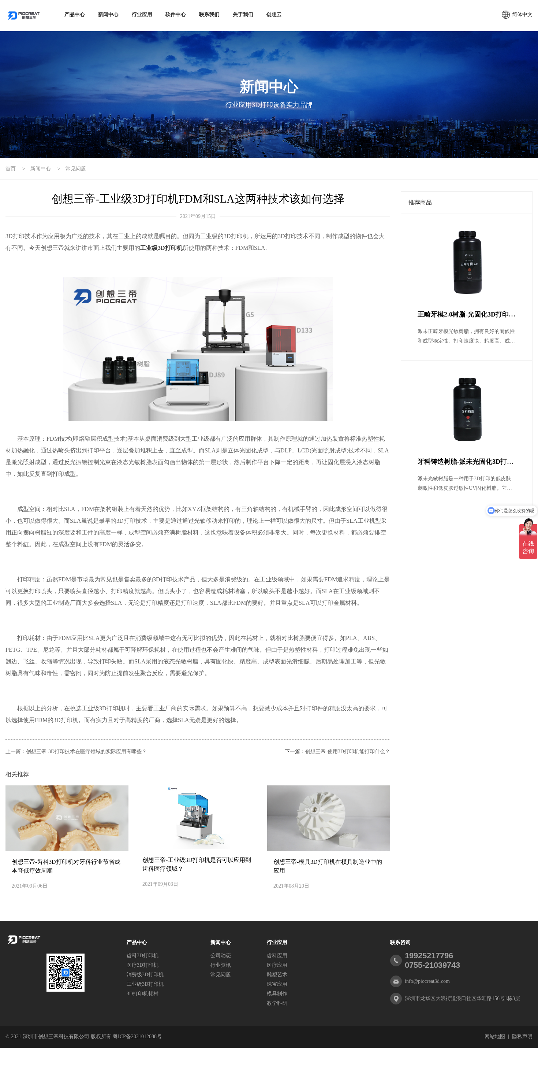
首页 (10, 168)
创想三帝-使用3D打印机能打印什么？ (347, 751)
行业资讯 (220, 965)
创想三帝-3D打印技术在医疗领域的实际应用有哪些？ (86, 751)
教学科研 (277, 1003)
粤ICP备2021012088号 (137, 1036)
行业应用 (142, 14)
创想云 (274, 14)
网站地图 (495, 1036)
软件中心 (175, 14)
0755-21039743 (432, 965)
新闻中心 (108, 14)
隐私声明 (522, 1036)
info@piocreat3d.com (427, 981)
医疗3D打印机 (142, 965)
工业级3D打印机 (145, 984)
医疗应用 (277, 965)
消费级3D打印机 (145, 974)
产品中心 (74, 14)
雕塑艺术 (277, 974)
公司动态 (220, 955)
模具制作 (277, 993)
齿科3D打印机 (142, 955)
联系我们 (209, 14)
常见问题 (76, 168)
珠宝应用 (277, 984)
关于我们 (243, 14)
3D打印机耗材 (142, 993)
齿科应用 (277, 955)
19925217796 (429, 955)
